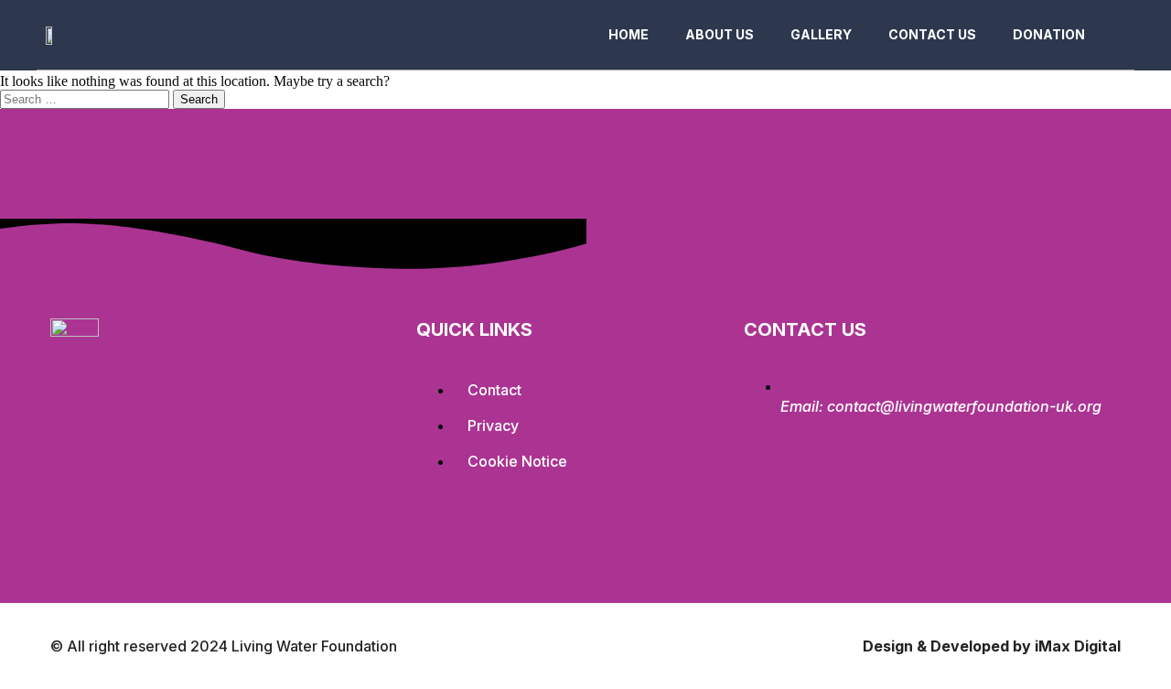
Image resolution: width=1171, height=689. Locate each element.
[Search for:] (86, 98)
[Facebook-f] (73, 480)
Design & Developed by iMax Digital (992, 646)
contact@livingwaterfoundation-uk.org (964, 406)
